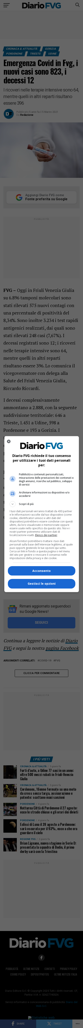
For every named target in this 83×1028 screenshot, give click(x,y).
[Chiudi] (8, 441)
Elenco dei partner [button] (46, 535)
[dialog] (41, 514)
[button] (42, 504)
